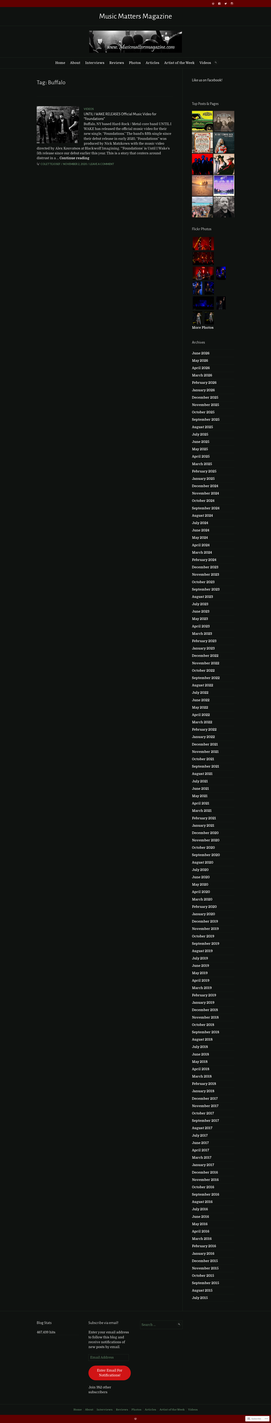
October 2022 (203, 670)
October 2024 (203, 501)
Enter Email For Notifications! (109, 1373)
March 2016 (202, 1239)
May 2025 (200, 449)
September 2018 (205, 1032)
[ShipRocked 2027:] (202, 207)
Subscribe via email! (103, 1323)
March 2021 (202, 811)
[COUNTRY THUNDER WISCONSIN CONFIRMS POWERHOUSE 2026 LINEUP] (223, 185)
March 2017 (202, 1157)
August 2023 (202, 597)
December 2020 (205, 833)
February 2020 (204, 907)
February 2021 (204, 818)
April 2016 (200, 1231)
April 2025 (201, 456)
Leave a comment (102, 164)
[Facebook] (219, 3)
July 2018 (200, 1047)
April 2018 (200, 1069)
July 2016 (200, 1209)
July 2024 (200, 523)
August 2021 (202, 774)
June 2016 (200, 1217)
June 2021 (200, 789)
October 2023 (203, 582)
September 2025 (206, 419)
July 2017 (200, 1135)
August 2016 (202, 1202)
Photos (135, 63)
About (75, 63)
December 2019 (205, 921)
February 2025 (204, 471)
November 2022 (205, 663)
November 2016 (205, 1180)
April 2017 (200, 1150)
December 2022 (205, 656)
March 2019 (202, 988)
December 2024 (205, 486)
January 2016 (203, 1254)
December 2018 (205, 1010)
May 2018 (200, 1062)
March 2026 (202, 375)
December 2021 (205, 744)
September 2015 (205, 1283)
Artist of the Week (179, 63)
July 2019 (200, 958)
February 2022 (204, 729)
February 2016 (204, 1246)
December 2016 (205, 1172)
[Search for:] (161, 1325)
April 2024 (201, 545)
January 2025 (203, 479)
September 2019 (205, 944)
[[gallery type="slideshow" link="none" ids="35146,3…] (202, 142)
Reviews (116, 63)
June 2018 (200, 1054)
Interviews (94, 63)
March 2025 (202, 464)
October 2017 (203, 1113)
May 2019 (200, 973)
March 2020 (202, 899)
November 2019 (205, 929)
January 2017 (203, 1165)
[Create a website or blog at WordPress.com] (135, 1418)
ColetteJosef (50, 164)
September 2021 (205, 766)
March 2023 (202, 634)
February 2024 (204, 560)
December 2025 (205, 397)
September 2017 (205, 1121)
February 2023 (204, 641)
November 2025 (205, 405)
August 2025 (202, 427)
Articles (152, 63)
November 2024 (205, 493)
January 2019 (203, 1002)
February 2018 (204, 1084)
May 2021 (200, 796)
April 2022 (201, 715)
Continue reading (74, 158)
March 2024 (202, 552)
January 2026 (203, 390)
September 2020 (206, 855)
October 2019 (203, 936)
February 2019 (204, 995)
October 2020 (203, 848)
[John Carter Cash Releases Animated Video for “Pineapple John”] (223, 207)
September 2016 (205, 1194)
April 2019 (200, 980)
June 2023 (200, 611)
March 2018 (202, 1076)
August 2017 (202, 1128)
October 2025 (203, 412)
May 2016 (200, 1224)
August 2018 (202, 1039)
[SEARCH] (215, 62)
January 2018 (203, 1091)
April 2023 (201, 626)
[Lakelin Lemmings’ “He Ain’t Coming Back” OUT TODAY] (223, 142)
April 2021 (200, 803)
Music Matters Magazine (135, 16)
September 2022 (206, 678)
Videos (205, 63)
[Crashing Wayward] (202, 164)
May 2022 (200, 707)
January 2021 (203, 825)
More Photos (203, 328)
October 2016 (203, 1187)
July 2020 (200, 870)
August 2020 (202, 862)
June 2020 (201, 877)
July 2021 (200, 781)
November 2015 (205, 1268)
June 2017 (200, 1143)
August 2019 (202, 951)
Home (60, 63)
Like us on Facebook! (207, 80)
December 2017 (205, 1099)
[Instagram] (232, 3)
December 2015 (205, 1261)
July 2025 (200, 434)
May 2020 (200, 884)
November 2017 (205, 1106)
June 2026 (201, 353)
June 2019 (200, 966)
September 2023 (206, 589)
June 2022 (201, 700)
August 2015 (202, 1290)
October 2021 (203, 759)
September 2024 (205, 508)
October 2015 (203, 1276)
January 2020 (203, 914)
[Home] (213, 3)
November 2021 (205, 752)
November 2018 (205, 1017)
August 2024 (202, 515)
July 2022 (200, 693)
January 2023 (203, 648)
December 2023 (205, 567)
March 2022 (202, 722)
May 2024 (200, 538)
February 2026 (204, 383)
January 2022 (203, 737)
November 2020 (205, 840)
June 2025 (200, 442)
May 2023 (200, 619)
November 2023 (205, 574)
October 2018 (203, 1025)
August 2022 (202, 685)
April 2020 (201, 892)
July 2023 (200, 604)
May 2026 (200, 361)
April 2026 (201, 368)
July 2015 (200, 1298)
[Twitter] (225, 3)
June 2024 (200, 530)
